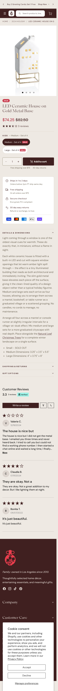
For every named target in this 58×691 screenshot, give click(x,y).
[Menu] (4, 13)
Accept (27, 667)
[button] (10, 126)
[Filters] (43, 405)
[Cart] (50, 13)
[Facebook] (4, 588)
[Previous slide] (3, 4)
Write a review (21, 405)
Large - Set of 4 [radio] (15, 150)
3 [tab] (30, 92)
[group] (28, 61)
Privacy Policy (16, 659)
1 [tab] (23, 92)
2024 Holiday (18, 21)
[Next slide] (53, 4)
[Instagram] (10, 588)
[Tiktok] (15, 588)
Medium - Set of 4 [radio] (16, 142)
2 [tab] (26, 92)
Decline (26, 675)
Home (5, 21)
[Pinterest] (21, 588)
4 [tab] (34, 92)
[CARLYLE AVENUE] (11, 13)
